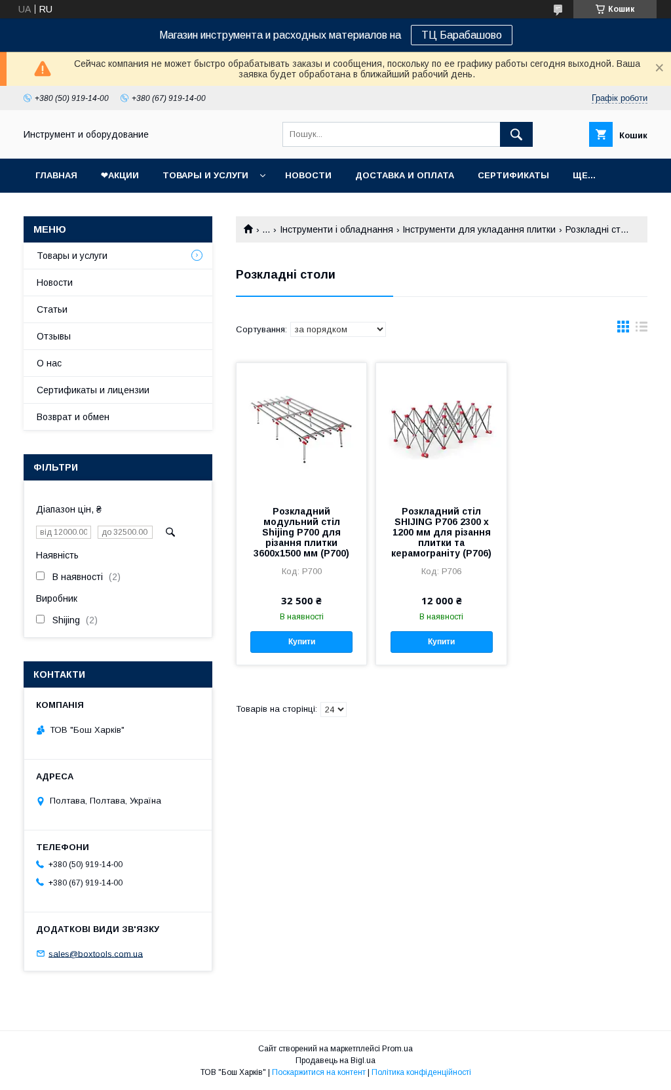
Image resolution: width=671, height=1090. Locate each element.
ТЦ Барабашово (461, 35)
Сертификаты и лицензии (93, 390)
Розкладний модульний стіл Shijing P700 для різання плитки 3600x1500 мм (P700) (301, 532)
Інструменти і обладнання (336, 229)
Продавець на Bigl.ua (335, 1060)
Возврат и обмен (73, 417)
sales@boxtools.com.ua (95, 953)
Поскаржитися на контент (319, 1072)
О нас (49, 363)
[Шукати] (516, 134)
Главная (56, 175)
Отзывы (54, 336)
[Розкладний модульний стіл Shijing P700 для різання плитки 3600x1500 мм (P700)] (301, 428)
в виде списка (641, 330)
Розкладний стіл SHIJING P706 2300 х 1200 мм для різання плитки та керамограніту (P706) (441, 532)
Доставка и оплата (404, 175)
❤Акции (120, 175)
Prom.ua (397, 1048)
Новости (308, 175)
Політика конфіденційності (421, 1072)
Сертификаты (513, 175)
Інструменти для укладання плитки (479, 229)
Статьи (52, 309)
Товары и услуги (205, 175)
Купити (301, 641)
